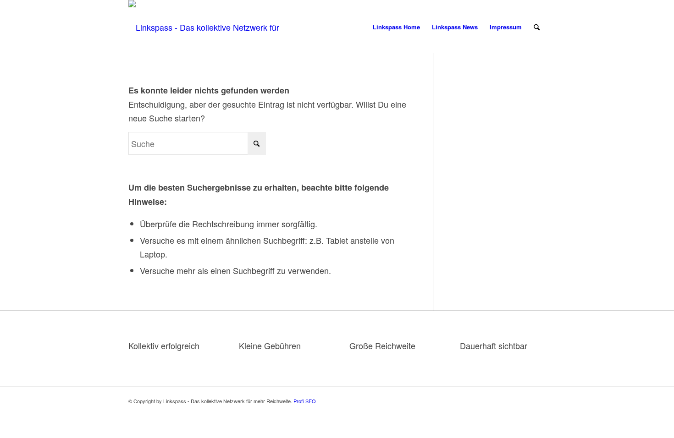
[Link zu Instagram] (539, 398)
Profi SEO (304, 401)
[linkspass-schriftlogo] (209, 27)
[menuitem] (396, 27)
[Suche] (537, 27)
